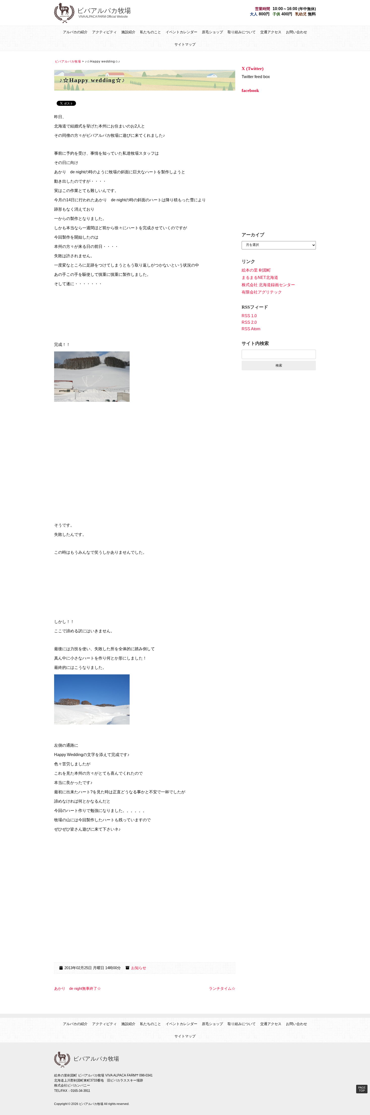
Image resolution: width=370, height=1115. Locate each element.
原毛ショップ (212, 32)
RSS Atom (251, 329)
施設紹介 (128, 32)
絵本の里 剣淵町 (256, 270)
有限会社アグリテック (262, 292)
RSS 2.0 (249, 322)
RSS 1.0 (249, 316)
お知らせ (138, 968)
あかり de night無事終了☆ (77, 989)
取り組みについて (242, 32)
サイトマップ (185, 44)
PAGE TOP (361, 1089)
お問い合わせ (296, 32)
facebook (250, 90)
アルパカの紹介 (75, 32)
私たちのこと (150, 32)
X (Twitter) (253, 68)
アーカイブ (253, 234)
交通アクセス (270, 32)
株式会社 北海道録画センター (268, 285)
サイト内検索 (255, 343)
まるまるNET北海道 (260, 277)
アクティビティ (104, 32)
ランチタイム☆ (222, 989)
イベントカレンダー (181, 32)
